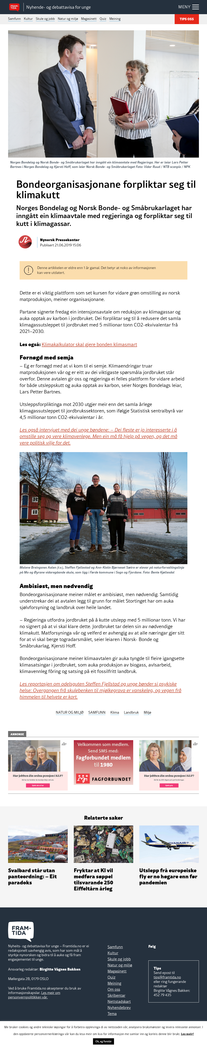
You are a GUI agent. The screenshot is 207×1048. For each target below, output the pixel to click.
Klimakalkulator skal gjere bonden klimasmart (89, 344)
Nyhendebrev (119, 1007)
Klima (114, 712)
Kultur (28, 18)
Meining (114, 18)
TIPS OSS (187, 18)
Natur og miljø (68, 18)
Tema (112, 1013)
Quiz (103, 18)
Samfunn (14, 18)
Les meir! (187, 1033)
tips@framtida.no (167, 977)
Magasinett (89, 18)
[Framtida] (15, 7)
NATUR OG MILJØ (69, 712)
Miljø (147, 712)
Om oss (114, 989)
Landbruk (131, 712)
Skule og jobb (45, 18)
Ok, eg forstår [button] (103, 1041)
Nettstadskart (119, 1001)
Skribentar (116, 995)
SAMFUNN (97, 712)
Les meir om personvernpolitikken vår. (34, 995)
